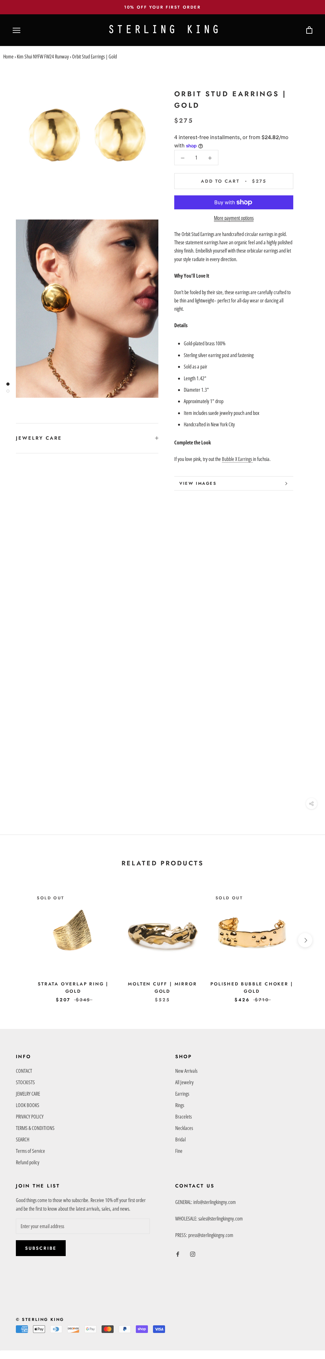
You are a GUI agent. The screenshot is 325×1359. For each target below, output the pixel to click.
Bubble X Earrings (237, 459)
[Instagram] (192, 1253)
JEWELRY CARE (39, 438)
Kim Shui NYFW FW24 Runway (43, 56)
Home (8, 56)
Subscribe (40, 1248)
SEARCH (22, 1139)
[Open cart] (309, 30)
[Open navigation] (16, 30)
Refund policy (27, 1162)
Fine (178, 1150)
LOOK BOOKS (27, 1105)
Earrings (182, 1093)
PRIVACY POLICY (29, 1116)
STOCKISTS (25, 1082)
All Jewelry (184, 1082)
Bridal (180, 1139)
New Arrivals (186, 1070)
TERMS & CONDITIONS (35, 1128)
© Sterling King (40, 1319)
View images (198, 483)
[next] (305, 940)
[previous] (20, 940)
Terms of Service (30, 1150)
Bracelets (183, 1116)
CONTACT (24, 1070)
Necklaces (184, 1128)
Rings (179, 1105)
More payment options (234, 217)
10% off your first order (162, 7)
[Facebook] (177, 1253)
